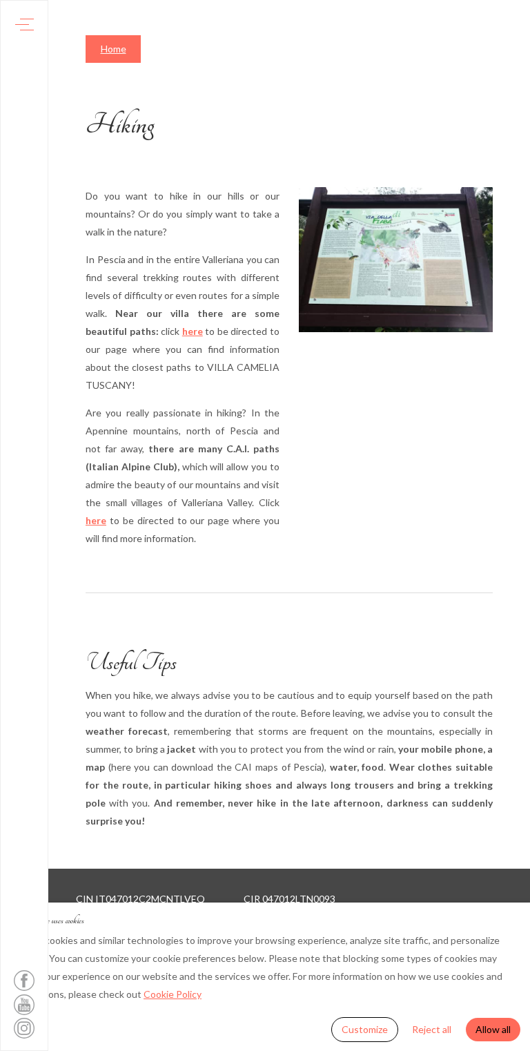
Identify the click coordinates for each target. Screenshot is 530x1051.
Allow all (493, 1029)
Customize (365, 1029)
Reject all (431, 1029)
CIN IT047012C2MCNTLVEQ (140, 899)
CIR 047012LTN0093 (289, 899)
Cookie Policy (173, 994)
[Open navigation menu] (24, 24)
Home (113, 49)
